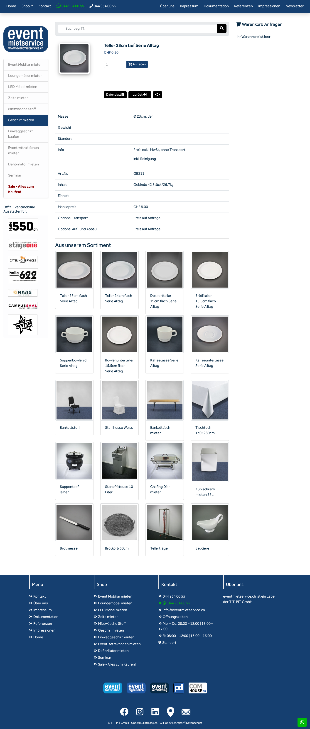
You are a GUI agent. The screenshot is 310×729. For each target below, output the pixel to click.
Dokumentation (216, 6)
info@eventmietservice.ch (184, 610)
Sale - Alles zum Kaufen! (21, 189)
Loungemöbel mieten (25, 76)
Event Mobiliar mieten (25, 65)
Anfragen (139, 64)
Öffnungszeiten (175, 617)
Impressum (189, 6)
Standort (169, 643)
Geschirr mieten (21, 120)
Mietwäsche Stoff (22, 109)
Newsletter (295, 6)
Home (12, 6)
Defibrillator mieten (23, 164)
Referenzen (243, 6)
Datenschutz (194, 723)
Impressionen (269, 6)
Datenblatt (114, 94)
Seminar (14, 175)
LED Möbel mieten (22, 87)
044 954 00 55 (72, 6)
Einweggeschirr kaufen (20, 134)
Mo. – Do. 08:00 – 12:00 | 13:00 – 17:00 (185, 626)
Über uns (167, 6)
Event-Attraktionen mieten (23, 150)
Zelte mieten (18, 98)
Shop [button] (26, 6)
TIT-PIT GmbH (120, 723)
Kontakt (45, 6)
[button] (157, 94)
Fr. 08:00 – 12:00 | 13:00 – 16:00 (187, 636)
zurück (138, 94)
